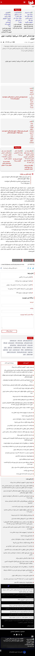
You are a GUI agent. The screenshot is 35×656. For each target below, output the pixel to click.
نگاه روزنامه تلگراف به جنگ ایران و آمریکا (23, 422)
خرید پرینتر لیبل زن (16, 350)
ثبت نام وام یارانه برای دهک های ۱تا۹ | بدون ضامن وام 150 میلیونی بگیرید (28, 26)
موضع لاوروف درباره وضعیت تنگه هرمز (24, 456)
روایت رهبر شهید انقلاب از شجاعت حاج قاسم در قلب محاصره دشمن (17, 432)
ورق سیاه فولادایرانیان (28, 350)
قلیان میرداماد (30, 345)
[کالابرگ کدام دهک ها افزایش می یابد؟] (17, 153)
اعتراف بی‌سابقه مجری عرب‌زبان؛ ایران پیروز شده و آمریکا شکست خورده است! (18, 463)
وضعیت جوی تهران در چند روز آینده (23, 281)
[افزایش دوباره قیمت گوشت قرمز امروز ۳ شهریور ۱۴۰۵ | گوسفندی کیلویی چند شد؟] (6, 19)
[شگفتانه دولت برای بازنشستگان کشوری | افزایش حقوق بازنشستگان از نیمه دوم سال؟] (29, 643)
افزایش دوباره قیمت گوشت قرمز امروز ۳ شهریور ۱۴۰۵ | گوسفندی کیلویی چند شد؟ (6, 30)
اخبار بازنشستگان (13, 340)
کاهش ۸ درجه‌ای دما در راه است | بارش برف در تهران (19, 285)
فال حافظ (5, 343)
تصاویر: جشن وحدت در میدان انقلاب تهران (22, 450)
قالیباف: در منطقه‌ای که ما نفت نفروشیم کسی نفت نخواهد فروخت (18, 443)
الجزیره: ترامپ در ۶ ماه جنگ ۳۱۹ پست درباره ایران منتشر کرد (18, 453)
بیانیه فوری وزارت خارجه (27, 416)
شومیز (24, 354)
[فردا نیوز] (31, 3)
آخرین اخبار (26, 363)
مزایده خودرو (5, 350)
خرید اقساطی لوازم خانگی (27, 340)
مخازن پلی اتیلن (11, 343)
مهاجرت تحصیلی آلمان (28, 343)
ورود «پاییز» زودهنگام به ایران (25, 459)
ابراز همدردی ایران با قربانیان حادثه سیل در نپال (22, 467)
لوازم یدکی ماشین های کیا (22, 352)
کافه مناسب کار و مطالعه (21, 345)
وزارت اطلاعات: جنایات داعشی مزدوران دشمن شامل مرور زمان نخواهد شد (16, 408)
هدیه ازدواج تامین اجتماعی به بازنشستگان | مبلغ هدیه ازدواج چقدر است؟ (14, 98)
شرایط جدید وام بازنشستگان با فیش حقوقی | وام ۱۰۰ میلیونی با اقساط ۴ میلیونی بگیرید (6, 164)
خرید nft (23, 347)
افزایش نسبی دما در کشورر (25, 277)
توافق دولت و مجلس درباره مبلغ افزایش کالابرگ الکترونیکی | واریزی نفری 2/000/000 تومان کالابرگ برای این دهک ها (29, 167)
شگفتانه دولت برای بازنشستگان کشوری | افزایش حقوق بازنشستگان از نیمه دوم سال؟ (13, 640)
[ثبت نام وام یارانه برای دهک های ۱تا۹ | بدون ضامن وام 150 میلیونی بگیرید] (28, 17)
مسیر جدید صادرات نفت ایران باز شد (24, 474)
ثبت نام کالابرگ (29, 347)
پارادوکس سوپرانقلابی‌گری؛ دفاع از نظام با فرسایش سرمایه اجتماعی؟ (17, 385)
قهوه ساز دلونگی (29, 354)
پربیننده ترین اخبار (9, 363)
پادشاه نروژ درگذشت (28, 471)
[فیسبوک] (28, 268)
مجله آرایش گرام (13, 345)
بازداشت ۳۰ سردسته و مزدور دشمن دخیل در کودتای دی (19, 425)
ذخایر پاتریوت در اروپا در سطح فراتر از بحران (22, 419)
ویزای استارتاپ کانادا (19, 343)
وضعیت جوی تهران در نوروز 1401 (24, 293)
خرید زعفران (10, 347)
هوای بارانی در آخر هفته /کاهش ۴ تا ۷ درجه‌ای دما (20, 289)
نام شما (31, 302)
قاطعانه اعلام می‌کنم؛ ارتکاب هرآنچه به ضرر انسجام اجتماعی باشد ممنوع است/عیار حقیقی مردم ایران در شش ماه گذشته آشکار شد (18, 371)
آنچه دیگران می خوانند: (25, 174)
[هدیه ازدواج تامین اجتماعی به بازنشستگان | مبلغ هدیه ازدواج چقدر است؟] (31, 98)
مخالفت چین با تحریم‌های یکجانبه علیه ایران (22, 400)
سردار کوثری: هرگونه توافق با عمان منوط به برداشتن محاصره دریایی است (17, 392)
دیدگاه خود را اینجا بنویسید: (26, 315)
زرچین (5, 347)
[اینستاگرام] (18, 635)
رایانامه (31, 308)
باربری (10, 350)
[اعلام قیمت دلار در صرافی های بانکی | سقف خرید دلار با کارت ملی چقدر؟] (17, 17)
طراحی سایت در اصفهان (11, 352)
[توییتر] (30, 268)
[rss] (21, 635)
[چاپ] (2, 42)
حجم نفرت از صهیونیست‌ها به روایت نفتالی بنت (21, 413)
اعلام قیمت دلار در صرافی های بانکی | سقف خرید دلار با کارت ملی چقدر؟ (17, 26)
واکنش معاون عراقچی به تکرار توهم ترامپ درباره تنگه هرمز (19, 429)
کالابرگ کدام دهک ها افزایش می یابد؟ (17, 160)
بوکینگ (22, 350)
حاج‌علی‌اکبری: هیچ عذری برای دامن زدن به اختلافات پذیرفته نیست (17, 446)
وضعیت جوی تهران (28, 260)
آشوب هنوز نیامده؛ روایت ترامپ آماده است (22, 388)
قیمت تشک (20, 340)
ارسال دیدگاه (9, 331)
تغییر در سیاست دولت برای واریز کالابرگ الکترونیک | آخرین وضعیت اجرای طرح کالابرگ (17, 439)
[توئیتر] (14, 635)
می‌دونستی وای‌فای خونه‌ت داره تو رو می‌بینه (22, 396)
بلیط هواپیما (30, 352)
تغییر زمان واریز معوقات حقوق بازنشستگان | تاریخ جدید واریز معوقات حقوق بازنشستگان (15, 132)
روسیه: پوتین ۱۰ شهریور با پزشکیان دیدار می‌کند (22, 367)
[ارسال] (4, 42)
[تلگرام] (33, 268)
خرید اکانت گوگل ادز (17, 347)
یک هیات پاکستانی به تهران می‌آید (24, 435)
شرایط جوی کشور (16, 260)
